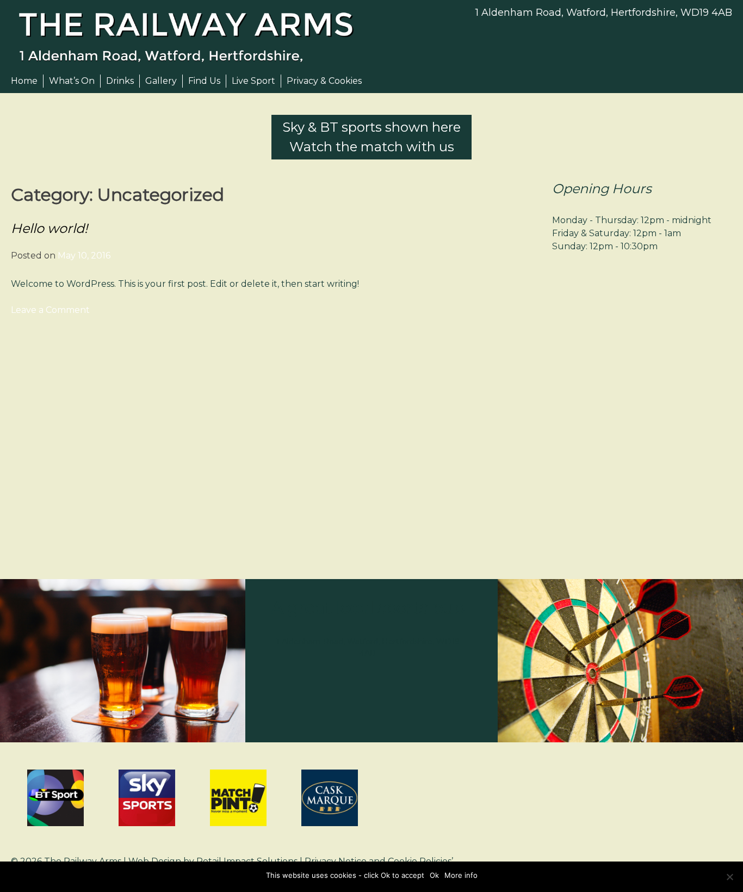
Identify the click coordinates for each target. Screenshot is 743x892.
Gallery (161, 81)
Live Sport (253, 81)
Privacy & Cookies (324, 81)
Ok (434, 875)
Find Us (204, 81)
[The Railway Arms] (191, 37)
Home (24, 81)
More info (461, 875)
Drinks (120, 81)
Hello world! (49, 228)
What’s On (72, 81)
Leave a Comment (50, 310)
